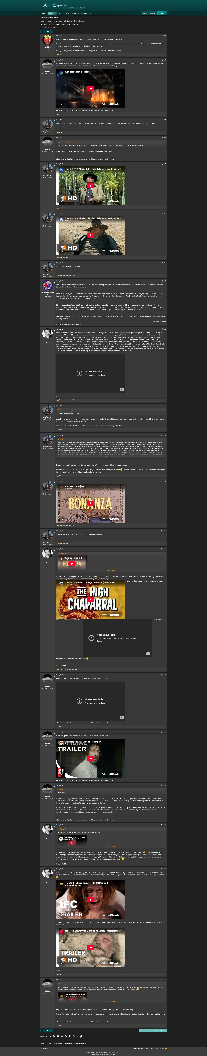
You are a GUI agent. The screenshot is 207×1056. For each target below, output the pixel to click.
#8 (165, 281)
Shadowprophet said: (64, 410)
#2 (165, 60)
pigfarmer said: (62, 142)
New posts (43, 17)
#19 (165, 869)
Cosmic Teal (45, 1049)
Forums (52, 13)
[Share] (162, 36)
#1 (165, 36)
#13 (165, 531)
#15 (165, 675)
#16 (165, 732)
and (67, 275)
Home (44, 13)
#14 (165, 549)
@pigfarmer (103, 807)
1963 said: (61, 439)
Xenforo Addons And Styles (99, 1054)
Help (156, 1049)
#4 (165, 138)
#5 (165, 164)
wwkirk (44, 28)
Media (74, 13)
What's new (63, 13)
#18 (165, 825)
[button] (68, 13)
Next (48, 31)
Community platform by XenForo (103, 1052)
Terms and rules (138, 1049)
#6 (165, 213)
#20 (165, 980)
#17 (165, 785)
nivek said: (61, 829)
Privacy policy (149, 1049)
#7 (165, 263)
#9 (165, 329)
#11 (165, 435)
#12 (165, 481)
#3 (165, 119)
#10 (165, 405)
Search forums (53, 17)
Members (85, 13)
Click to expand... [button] (111, 457)
